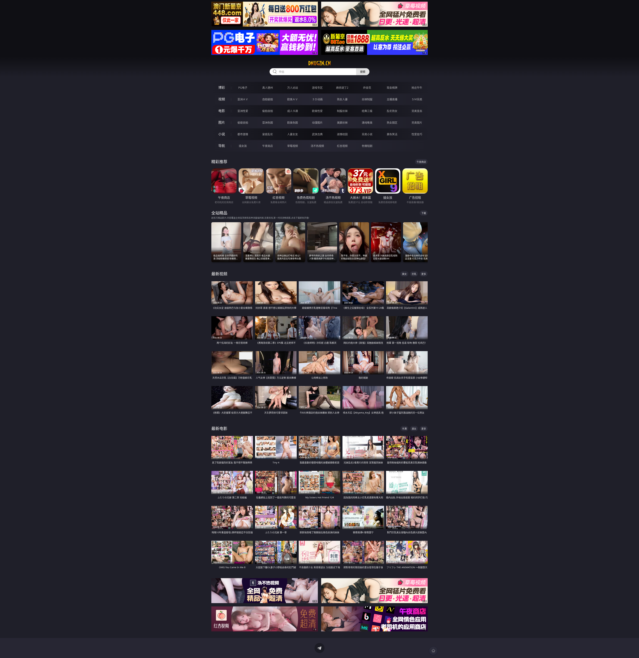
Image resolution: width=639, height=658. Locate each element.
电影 (221, 111)
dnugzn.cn (319, 63)
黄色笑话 (392, 134)
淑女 (414, 428)
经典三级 (367, 111)
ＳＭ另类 (417, 99)
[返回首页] (433, 651)
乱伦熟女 (392, 111)
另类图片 (417, 122)
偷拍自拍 (267, 111)
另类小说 (367, 134)
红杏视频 (342, 146)
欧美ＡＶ (292, 99)
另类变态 (417, 111)
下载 (423, 213)
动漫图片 (317, 122)
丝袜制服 (367, 99)
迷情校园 (342, 134)
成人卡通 (292, 111)
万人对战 (292, 87)
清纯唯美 (367, 122)
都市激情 (242, 134)
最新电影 (219, 428)
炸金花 (367, 87)
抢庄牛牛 (417, 87)
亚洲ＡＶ (242, 99)
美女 (404, 273)
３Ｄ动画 (317, 99)
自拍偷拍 (267, 99)
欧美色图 (292, 122)
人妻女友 (292, 134)
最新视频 (219, 273)
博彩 (221, 87)
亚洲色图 (267, 122)
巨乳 (414, 273)
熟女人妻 (342, 99)
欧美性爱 (317, 111)
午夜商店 (267, 146)
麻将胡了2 (342, 87)
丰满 (404, 428)
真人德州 (267, 87)
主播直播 (392, 99)
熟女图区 (392, 122)
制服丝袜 (342, 111)
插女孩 (243, 146)
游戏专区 (317, 87)
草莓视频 (292, 146)
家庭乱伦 (267, 134)
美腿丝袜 (342, 122)
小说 (221, 134)
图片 (221, 122)
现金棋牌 (392, 87)
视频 (221, 99)
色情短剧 (367, 146)
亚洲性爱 (242, 111)
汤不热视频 (317, 146)
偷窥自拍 (242, 122)
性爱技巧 (417, 134)
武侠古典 (317, 134)
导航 (221, 146)
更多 (423, 273)
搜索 (362, 72)
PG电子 (242, 87)
